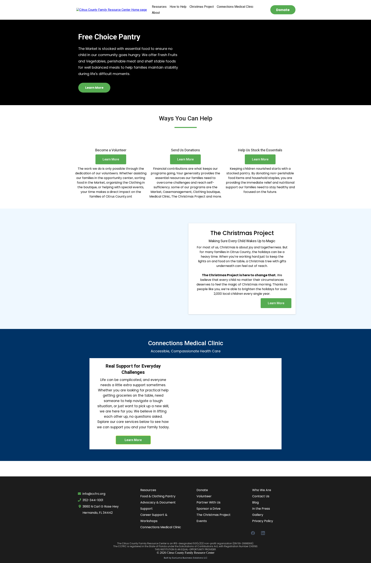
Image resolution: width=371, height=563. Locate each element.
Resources (159, 7)
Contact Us (260, 496)
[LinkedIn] (263, 533)
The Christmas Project (214, 515)
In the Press (261, 508)
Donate (202, 490)
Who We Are (261, 490)
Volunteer (204, 496)
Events (202, 521)
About (156, 12)
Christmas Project (202, 7)
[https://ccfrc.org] (111, 9)
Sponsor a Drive (208, 508)
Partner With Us (208, 502)
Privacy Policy (262, 521)
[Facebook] (253, 533)
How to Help (178, 7)
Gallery (257, 515)
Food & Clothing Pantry (157, 496)
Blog (255, 502)
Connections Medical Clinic (235, 7)
